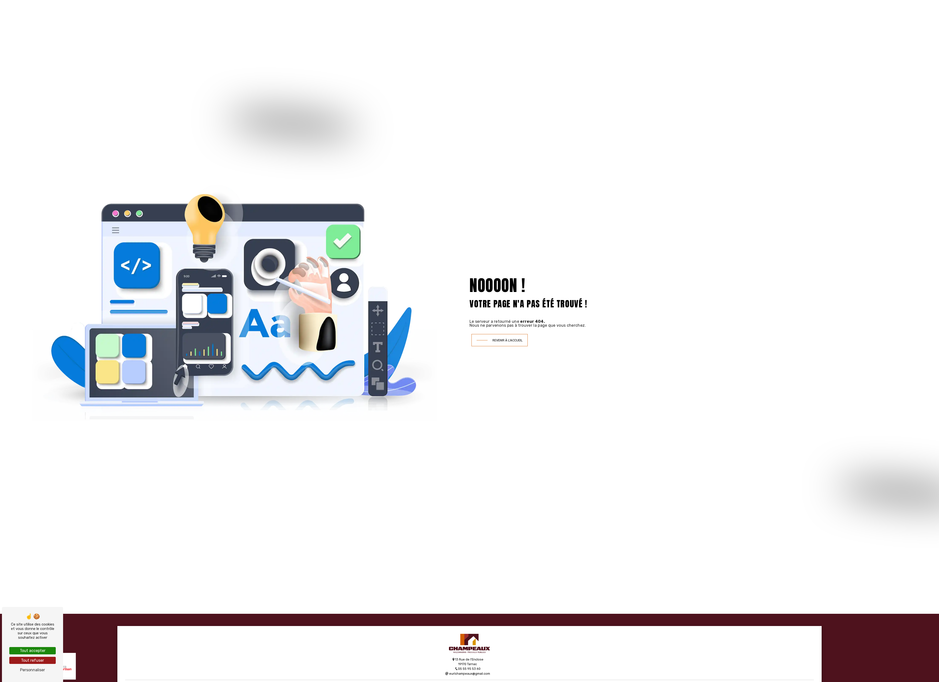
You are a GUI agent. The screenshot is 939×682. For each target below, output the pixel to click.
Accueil (367, 27)
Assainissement (400, 27)
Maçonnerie (437, 27)
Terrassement (504, 27)
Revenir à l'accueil (507, 340)
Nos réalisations (546, 27)
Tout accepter (32, 650)
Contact (582, 27)
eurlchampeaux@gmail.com (469, 673)
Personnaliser (32, 670)
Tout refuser (32, 660)
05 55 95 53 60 (469, 669)
